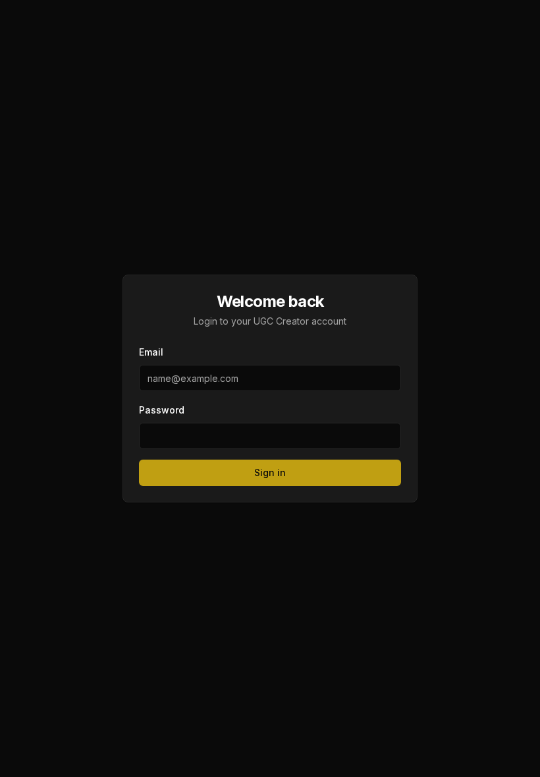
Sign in (270, 472)
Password (161, 409)
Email (151, 352)
